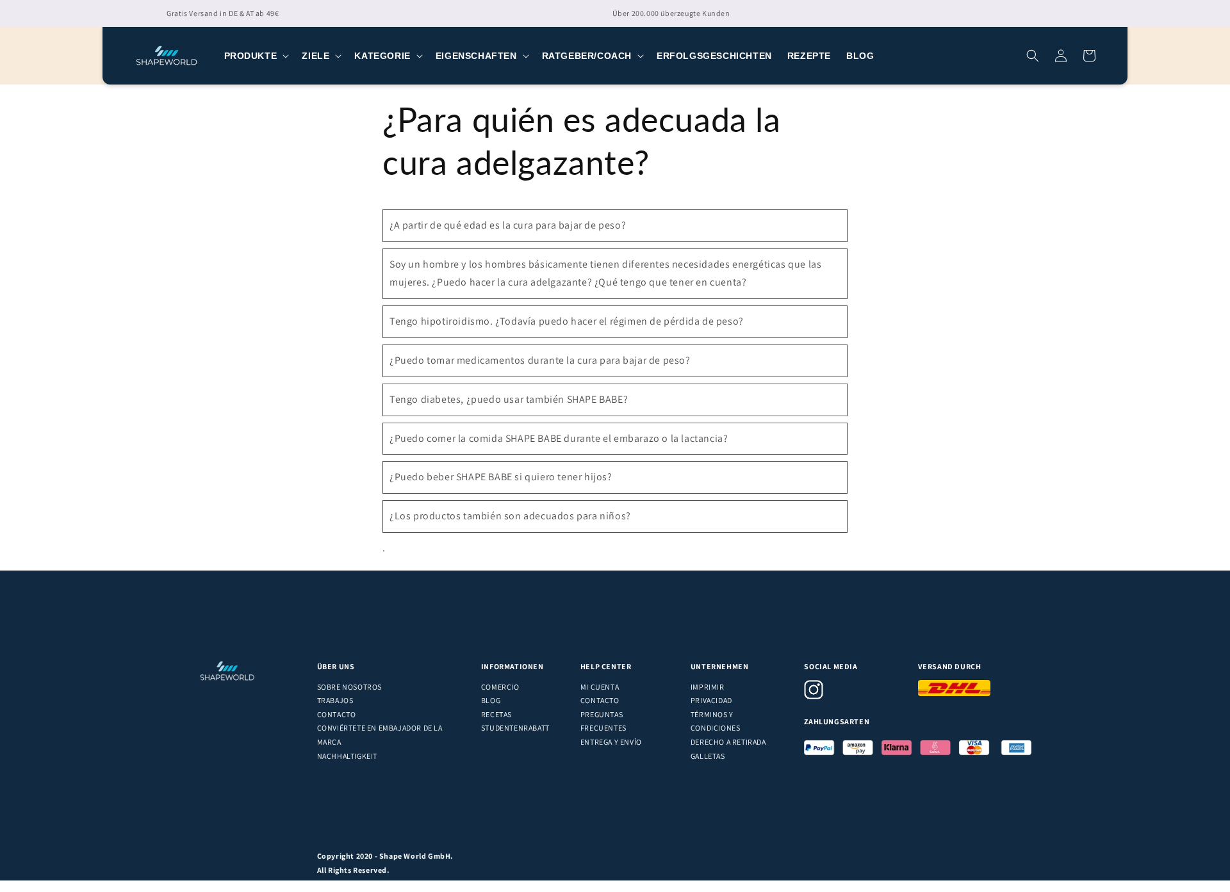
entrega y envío (611, 742)
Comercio (500, 687)
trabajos (335, 700)
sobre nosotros (349, 687)
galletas (708, 756)
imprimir (708, 687)
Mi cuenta (599, 687)
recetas (496, 714)
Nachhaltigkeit (347, 756)
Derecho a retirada (728, 742)
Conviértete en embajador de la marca (380, 735)
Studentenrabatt (515, 728)
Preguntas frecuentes (603, 721)
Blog (490, 700)
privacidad (711, 700)
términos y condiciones (716, 721)
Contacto (336, 714)
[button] (256, 55)
